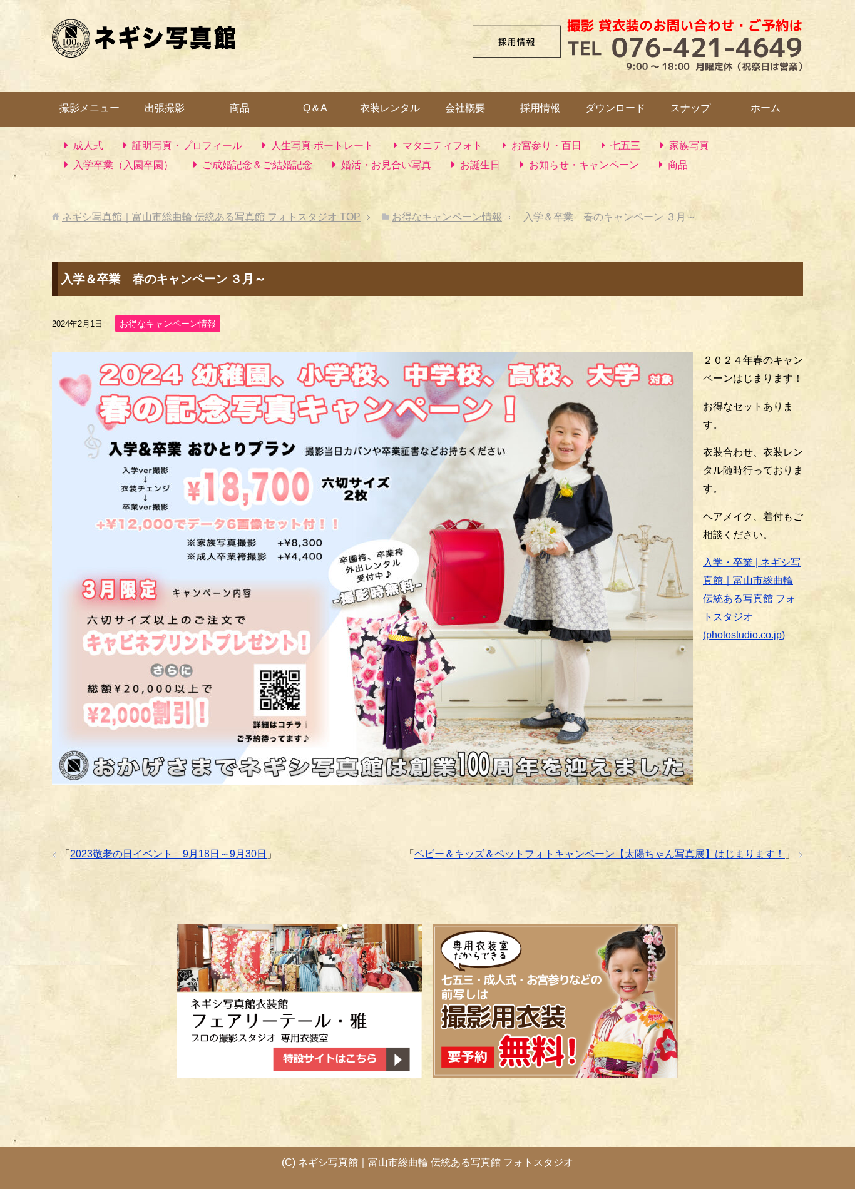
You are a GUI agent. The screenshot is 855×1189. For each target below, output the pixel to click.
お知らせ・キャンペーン (584, 165)
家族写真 (689, 145)
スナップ (690, 108)
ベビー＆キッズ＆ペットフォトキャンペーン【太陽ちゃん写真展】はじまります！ (599, 854)
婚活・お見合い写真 (386, 165)
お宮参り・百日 (546, 145)
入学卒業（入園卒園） (123, 165)
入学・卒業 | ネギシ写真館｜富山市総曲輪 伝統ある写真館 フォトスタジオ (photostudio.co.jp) (752, 598)
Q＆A (315, 108)
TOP (211, 217)
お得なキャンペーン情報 (168, 324)
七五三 (625, 145)
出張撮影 (165, 108)
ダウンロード (615, 108)
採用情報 (540, 108)
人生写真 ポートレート (322, 145)
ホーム (765, 108)
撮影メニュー (89, 108)
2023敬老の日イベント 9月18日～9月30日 (168, 854)
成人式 (88, 145)
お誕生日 (480, 165)
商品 (240, 108)
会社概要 (465, 108)
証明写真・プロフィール (187, 145)
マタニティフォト (442, 145)
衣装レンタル (390, 108)
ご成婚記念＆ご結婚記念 (257, 165)
